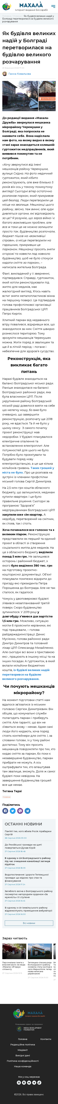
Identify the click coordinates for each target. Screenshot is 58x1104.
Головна (22, 1039)
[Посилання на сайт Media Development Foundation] (29, 1028)
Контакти (45, 1039)
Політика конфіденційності (23, 1061)
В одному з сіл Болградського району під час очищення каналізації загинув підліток (28, 861)
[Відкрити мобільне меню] (53, 6)
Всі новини (29, 923)
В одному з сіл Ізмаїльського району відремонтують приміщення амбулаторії (28, 909)
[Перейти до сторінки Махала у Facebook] (24, 1083)
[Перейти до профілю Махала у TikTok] (39, 1083)
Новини (6, 797)
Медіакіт (23, 1050)
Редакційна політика (22, 1044)
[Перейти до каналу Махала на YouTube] (29, 1083)
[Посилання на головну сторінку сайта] (29, 1014)
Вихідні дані (22, 1055)
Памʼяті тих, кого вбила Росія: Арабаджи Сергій (28, 833)
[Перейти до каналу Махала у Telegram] (34, 1083)
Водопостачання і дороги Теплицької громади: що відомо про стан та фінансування (27, 877)
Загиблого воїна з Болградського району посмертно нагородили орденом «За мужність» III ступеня (29, 894)
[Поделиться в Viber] (20, 811)
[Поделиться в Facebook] (5, 811)
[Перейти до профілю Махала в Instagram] (19, 1083)
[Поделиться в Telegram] (27, 811)
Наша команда (22, 1066)
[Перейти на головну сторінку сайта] (7, 6)
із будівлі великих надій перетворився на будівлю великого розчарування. (25, 674)
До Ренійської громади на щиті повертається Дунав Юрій (23, 846)
